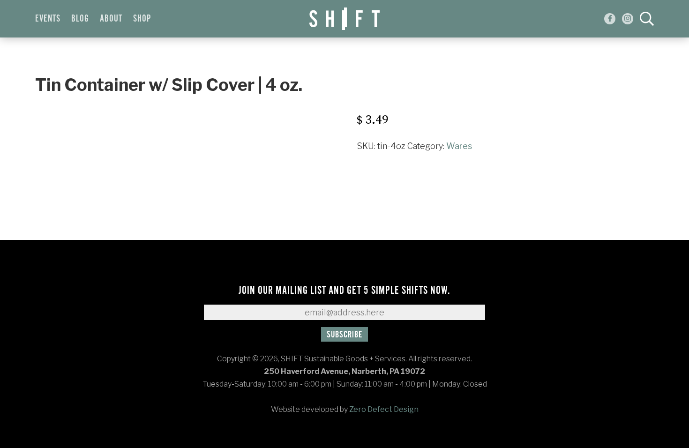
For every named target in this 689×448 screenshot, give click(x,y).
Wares (459, 146)
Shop (142, 19)
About (111, 19)
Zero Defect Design (384, 409)
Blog (80, 19)
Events (47, 19)
